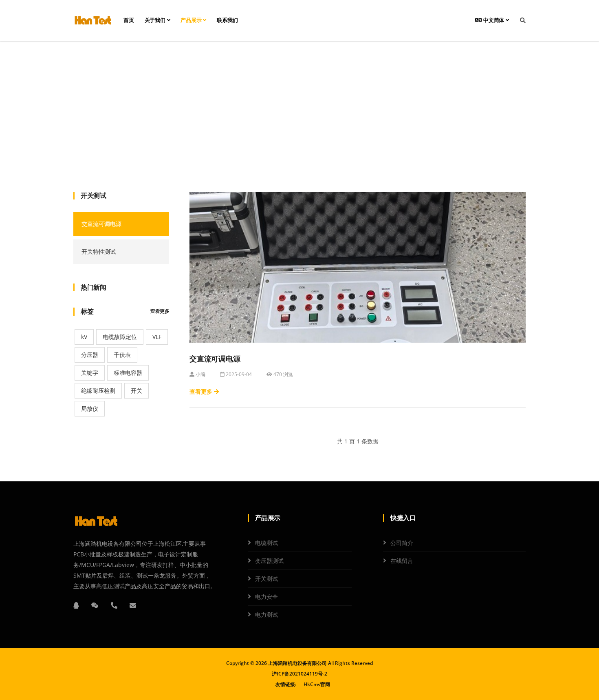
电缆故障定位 (120, 337)
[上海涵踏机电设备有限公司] (92, 20)
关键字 (89, 373)
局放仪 (89, 408)
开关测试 (299, 116)
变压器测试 (269, 561)
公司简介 (401, 543)
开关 (136, 390)
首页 (128, 20)
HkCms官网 (317, 684)
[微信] (95, 605)
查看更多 (159, 311)
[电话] (114, 605)
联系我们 (227, 20)
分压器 (89, 355)
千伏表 (122, 355)
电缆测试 (266, 543)
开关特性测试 (98, 251)
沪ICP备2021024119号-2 (299, 673)
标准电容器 (128, 373)
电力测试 (266, 614)
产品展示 (192, 20)
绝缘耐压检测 (98, 390)
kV (84, 337)
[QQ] (76, 605)
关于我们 (156, 20)
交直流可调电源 (101, 224)
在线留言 (401, 561)
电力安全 (266, 596)
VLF (156, 337)
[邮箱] (132, 605)
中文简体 (494, 20)
